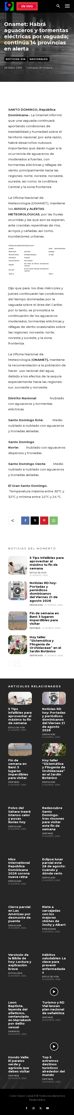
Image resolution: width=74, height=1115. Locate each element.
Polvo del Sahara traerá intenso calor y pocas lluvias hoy (19, 815)
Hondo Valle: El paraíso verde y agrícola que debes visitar (19, 1064)
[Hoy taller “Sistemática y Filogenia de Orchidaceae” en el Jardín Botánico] (17, 644)
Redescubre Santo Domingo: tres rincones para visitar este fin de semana (53, 818)
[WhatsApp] (54, 520)
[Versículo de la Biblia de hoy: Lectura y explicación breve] (20, 943)
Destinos (35, 628)
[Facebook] (25, 520)
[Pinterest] (44, 520)
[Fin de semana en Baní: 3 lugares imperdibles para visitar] (17, 620)
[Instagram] (33, 1108)
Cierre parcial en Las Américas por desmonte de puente (19, 914)
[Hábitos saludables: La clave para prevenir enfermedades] (54, 943)
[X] (35, 520)
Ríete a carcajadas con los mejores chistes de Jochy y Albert (54, 915)
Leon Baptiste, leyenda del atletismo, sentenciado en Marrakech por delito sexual (19, 1014)
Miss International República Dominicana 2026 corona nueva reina (19, 868)
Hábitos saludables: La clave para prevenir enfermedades (54, 963)
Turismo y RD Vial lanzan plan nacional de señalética (53, 1007)
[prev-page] (10, 663)
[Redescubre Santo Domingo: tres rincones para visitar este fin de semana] (54, 797)
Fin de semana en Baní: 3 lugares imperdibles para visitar (44, 618)
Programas (49, 929)
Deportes (13, 1031)
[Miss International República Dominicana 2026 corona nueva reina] (20, 848)
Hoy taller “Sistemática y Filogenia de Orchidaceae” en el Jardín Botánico (45, 644)
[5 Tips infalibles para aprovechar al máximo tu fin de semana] (17, 565)
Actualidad (15, 973)
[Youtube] (47, 1108)
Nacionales (39, 59)
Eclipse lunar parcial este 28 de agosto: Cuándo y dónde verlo (53, 866)
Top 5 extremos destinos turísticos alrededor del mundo (53, 1066)
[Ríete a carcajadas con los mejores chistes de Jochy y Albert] (54, 896)
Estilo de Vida (38, 573)
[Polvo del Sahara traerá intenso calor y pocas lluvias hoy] (20, 797)
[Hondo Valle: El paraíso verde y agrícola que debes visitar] (20, 1046)
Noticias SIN (15, 59)
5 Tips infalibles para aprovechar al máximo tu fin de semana (47, 563)
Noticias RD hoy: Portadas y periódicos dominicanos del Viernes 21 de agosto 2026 (44, 591)
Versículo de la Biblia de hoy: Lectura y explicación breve (19, 962)
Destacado (36, 605)
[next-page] (17, 663)
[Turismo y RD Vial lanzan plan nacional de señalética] (54, 991)
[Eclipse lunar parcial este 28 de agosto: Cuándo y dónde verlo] (54, 848)
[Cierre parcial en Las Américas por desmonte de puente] (20, 896)
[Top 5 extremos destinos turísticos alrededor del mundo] (54, 1046)
